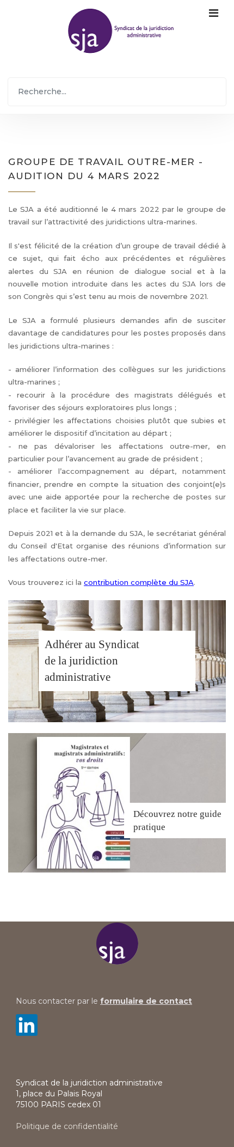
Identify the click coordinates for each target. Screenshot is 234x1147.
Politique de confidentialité (67, 1126)
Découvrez (154, 814)
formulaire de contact (146, 1001)
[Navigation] (213, 30)
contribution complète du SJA (139, 582)
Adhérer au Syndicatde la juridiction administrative (92, 661)
